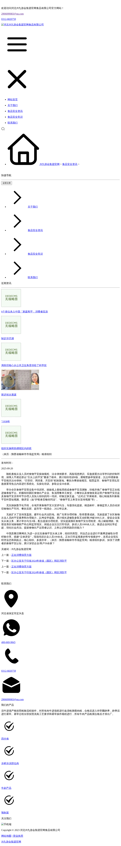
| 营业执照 (17, 836)
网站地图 (6, 836)
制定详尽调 (7, 338)
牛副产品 (6, 788)
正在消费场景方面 (21, 555)
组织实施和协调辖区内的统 (16, 448)
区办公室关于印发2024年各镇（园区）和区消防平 (39, 560)
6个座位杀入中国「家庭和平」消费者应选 (24, 311)
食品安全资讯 (69, 164)
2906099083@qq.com (12, 13)
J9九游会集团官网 (50, 164)
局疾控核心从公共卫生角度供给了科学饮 (24, 365)
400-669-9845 (8, 642)
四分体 (5, 738)
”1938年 (5, 421)
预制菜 (5, 812)
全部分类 (7, 183)
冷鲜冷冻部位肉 (10, 763)
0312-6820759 (8, 19)
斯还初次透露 (8, 394)
